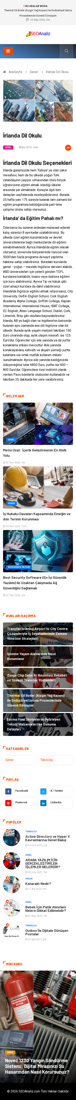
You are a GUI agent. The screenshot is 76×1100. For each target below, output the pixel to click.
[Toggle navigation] (8, 51)
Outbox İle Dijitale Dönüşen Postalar (46, 932)
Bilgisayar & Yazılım (19, 567)
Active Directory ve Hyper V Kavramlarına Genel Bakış (47, 838)
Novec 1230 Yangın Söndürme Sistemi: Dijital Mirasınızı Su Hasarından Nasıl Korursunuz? (37, 1066)
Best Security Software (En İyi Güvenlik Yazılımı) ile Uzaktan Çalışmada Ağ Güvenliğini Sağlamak (34, 582)
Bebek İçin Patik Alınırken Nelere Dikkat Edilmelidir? (45, 909)
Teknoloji (46, 760)
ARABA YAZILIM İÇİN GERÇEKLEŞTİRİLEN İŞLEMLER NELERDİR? (42, 863)
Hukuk (11, 503)
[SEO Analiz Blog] (38, 33)
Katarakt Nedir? (38, 883)
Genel (34, 72)
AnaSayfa (15, 72)
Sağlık (28, 879)
